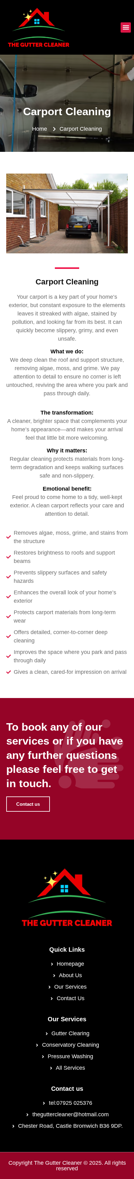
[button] (126, 27)
